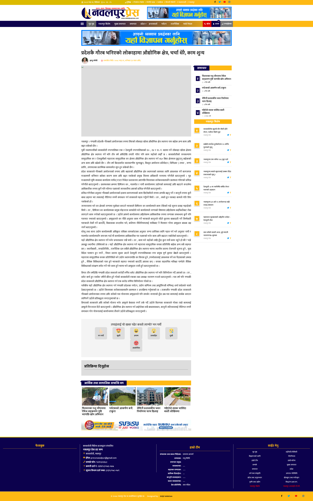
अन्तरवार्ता (153, 24)
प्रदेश (143, 24)
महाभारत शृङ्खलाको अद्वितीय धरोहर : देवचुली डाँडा (216, 219)
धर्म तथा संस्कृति (254, 473)
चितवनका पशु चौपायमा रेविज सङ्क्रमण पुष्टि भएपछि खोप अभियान (216, 79)
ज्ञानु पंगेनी (93, 60)
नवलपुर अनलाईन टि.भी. (291, 486)
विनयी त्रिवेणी (170, 2)
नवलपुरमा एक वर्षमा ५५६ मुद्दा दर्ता (215, 159)
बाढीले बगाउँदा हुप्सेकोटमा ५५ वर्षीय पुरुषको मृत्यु (216, 146)
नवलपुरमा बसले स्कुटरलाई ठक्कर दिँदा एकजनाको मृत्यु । (217, 173)
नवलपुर (192, 2)
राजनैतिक (175, 24)
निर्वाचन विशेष (139, 2)
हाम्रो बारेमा (291, 460)
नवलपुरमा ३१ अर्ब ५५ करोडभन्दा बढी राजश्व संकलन (216, 203)
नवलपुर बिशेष (104, 24)
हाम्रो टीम (255, 460)
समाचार (133, 24)
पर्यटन (164, 24)
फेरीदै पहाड (151, 2)
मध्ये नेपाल (187, 24)
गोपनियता (291, 456)
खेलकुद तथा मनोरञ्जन (291, 477)
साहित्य (160, 2)
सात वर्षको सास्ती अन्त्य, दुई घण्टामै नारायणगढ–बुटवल (215, 234)
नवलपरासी (182, 2)
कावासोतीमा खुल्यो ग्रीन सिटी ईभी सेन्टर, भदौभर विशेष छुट (215, 130)
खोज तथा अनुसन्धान (255, 477)
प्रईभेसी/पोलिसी (291, 452)
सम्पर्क (254, 464)
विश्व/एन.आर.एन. (291, 482)
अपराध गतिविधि (291, 473)
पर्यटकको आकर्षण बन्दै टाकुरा (214, 89)
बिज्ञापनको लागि (255, 456)
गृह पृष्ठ (91, 24)
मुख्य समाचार (120, 24)
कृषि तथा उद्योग (254, 482)
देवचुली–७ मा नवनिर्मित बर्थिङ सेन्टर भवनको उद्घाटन (216, 188)
